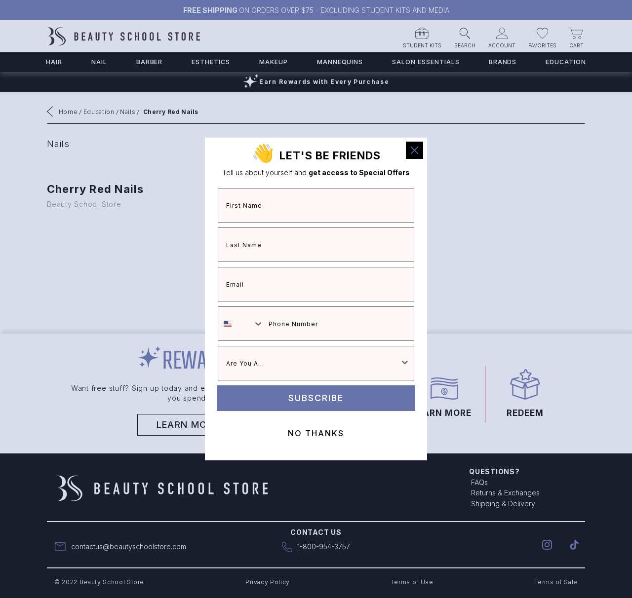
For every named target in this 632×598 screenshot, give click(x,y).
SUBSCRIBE (316, 398)
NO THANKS (316, 433)
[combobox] (241, 323)
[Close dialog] (414, 150)
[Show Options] (405, 363)
